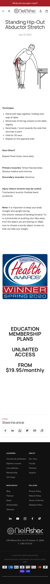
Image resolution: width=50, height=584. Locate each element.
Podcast (9, 496)
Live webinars (12, 468)
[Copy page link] (42, 431)
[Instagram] (25, 519)
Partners (32, 468)
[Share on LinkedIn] (13, 431)
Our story (33, 459)
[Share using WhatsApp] (20, 431)
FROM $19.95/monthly (25, 367)
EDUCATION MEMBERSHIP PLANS (25, 333)
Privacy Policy (35, 491)
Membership (11, 472)
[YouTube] (18, 519)
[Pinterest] (40, 519)
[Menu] (3, 11)
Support (32, 472)
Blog (8, 491)
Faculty (32, 463)
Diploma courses (13, 463)
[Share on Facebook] (5, 431)
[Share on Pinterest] (27, 431)
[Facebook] (32, 519)
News (8, 500)
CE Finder (10, 477)
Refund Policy (35, 496)
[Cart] (47, 11)
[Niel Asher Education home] (25, 531)
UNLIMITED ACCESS (25, 352)
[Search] (9, 11)
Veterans (10, 509)
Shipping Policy (35, 505)
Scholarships (12, 505)
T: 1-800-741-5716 (25, 544)
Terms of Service (36, 500)
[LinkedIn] (10, 519)
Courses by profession (16, 459)
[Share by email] (35, 431)
